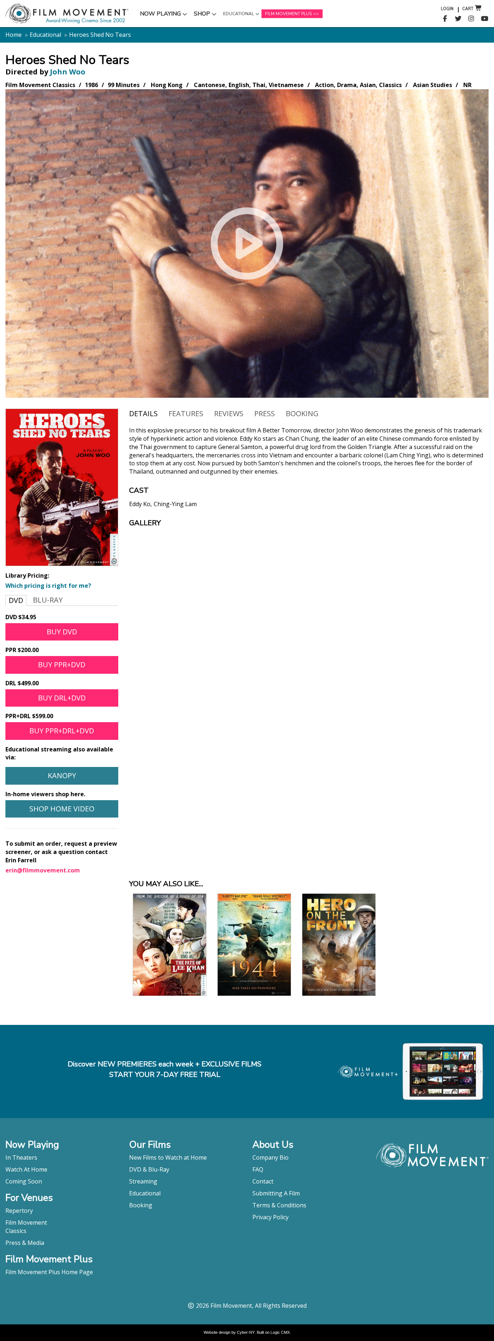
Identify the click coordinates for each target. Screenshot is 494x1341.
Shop (206, 15)
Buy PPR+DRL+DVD (61, 731)
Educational (238, 15)
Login (447, 9)
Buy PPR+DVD (61, 664)
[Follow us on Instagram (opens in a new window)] (471, 18)
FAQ (257, 1169)
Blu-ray (48, 600)
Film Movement (26, 1222)
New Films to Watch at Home (168, 1157)
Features (186, 413)
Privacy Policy (270, 1217)
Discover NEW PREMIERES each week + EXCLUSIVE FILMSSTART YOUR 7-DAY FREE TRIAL (164, 1069)
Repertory (19, 1211)
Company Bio (270, 1157)
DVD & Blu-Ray (149, 1169)
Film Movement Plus (288, 14)
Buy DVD (62, 632)
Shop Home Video (61, 809)
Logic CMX (280, 1332)
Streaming (143, 1181)
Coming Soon (23, 1181)
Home (13, 35)
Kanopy (62, 775)
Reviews (228, 413)
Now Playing (160, 15)
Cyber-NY (246, 1332)
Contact (262, 1181)
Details (143, 413)
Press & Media (24, 1243)
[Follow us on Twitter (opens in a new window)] (458, 18)
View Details (169, 969)
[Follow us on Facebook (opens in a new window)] (445, 18)
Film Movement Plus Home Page (49, 1272)
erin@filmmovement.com (42, 870)
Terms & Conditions (279, 1205)
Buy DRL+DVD (62, 698)
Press (264, 413)
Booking (302, 413)
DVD (16, 600)
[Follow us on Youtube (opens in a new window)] (485, 18)
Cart (467, 9)
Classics (15, 1231)
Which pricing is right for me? (48, 586)
